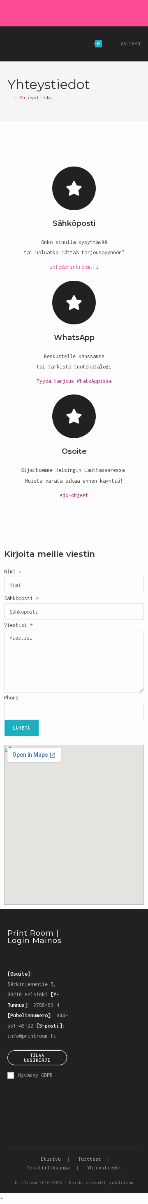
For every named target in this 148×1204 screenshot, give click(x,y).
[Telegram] (93, 12)
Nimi (12, 571)
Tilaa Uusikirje (37, 1058)
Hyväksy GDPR (35, 1075)
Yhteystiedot (36, 97)
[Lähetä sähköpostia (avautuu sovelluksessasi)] (85, 12)
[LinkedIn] (46, 958)
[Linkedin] (75, 12)
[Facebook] (56, 12)
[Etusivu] (9, 97)
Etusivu (51, 1159)
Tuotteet (89, 1159)
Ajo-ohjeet (74, 495)
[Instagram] (66, 12)
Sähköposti (21, 598)
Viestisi (18, 625)
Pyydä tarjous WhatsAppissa (74, 381)
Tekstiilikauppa (48, 1167)
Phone (11, 698)
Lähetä (21, 727)
